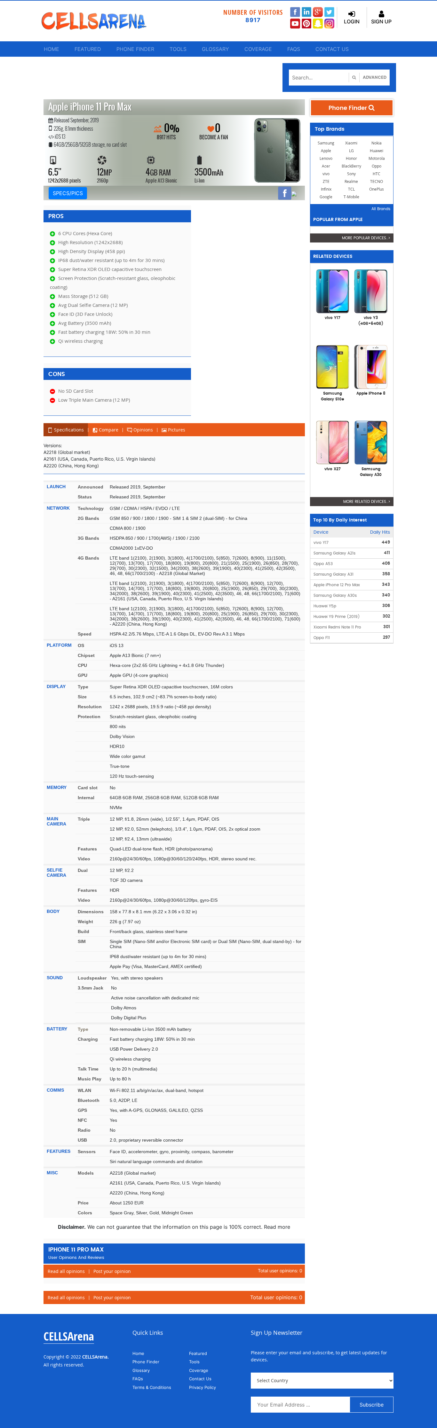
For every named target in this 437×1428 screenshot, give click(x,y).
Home (51, 49)
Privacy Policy (202, 1387)
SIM (82, 941)
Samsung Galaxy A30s (335, 595)
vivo (326, 173)
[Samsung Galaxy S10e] (332, 366)
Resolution (90, 706)
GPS (82, 1110)
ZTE (326, 181)
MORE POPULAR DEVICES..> (366, 238)
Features (87, 848)
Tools (178, 49)
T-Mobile (351, 197)
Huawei (376, 150)
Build (83, 931)
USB (82, 1140)
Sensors (87, 1151)
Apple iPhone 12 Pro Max (337, 585)
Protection (89, 716)
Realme (351, 181)
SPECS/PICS (68, 193)
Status (85, 496)
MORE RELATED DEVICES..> (366, 502)
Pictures (176, 430)
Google (326, 197)
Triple (84, 819)
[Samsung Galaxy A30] (370, 442)
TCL (351, 189)
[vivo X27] (332, 442)
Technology (91, 508)
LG (351, 150)
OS (81, 645)
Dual (83, 870)
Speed (84, 633)
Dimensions (91, 911)
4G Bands (88, 558)
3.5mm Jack (90, 987)
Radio (84, 1130)
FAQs (293, 49)
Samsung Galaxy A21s (334, 553)
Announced (90, 486)
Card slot (88, 787)
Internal (86, 797)
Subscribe (372, 1404)
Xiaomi (351, 143)
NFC (82, 1120)
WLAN (84, 1090)
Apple (326, 150)
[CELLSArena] (100, 21)
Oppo (376, 166)
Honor (351, 158)
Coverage (258, 49)
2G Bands (88, 518)
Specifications (68, 430)
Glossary (215, 49)
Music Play (89, 1078)
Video (84, 858)
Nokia (376, 143)
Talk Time (88, 1068)
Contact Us (332, 49)
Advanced (374, 77)
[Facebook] (284, 193)
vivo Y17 (321, 543)
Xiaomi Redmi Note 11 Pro (337, 627)
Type (83, 686)
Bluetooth (88, 1100)
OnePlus (376, 189)
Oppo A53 (323, 564)
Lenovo (326, 158)
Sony (351, 173)
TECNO (376, 181)
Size (82, 696)
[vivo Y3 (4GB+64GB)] (370, 291)
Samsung (326, 143)
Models (86, 1173)
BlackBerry (351, 166)
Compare (108, 430)
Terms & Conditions (151, 1387)
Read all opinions (66, 1271)
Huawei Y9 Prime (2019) (337, 617)
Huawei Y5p (325, 606)
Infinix (326, 189)
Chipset (86, 655)
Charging (88, 1039)
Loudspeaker (92, 978)
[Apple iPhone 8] (370, 366)
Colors (85, 1212)
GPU (82, 675)
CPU (82, 665)
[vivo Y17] (332, 291)
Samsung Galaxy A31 (334, 574)
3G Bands (88, 538)
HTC (376, 173)
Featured (88, 49)
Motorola (377, 158)
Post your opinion (112, 1271)
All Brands (380, 209)
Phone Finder (135, 49)
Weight (85, 921)
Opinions (142, 430)
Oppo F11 (322, 638)
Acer (326, 166)
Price (83, 1202)
